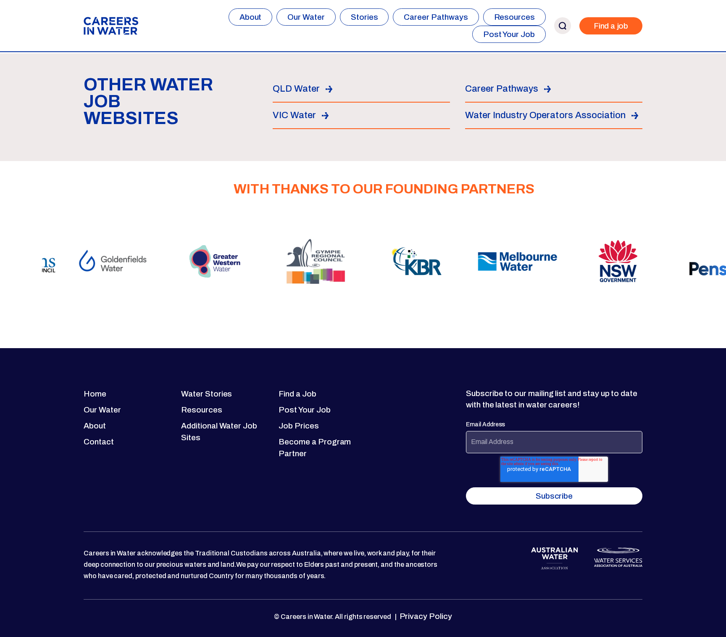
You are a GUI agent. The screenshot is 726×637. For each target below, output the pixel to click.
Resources (201, 409)
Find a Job (297, 393)
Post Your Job (304, 409)
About (95, 425)
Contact (99, 441)
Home (95, 393)
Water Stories (206, 393)
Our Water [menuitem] (305, 17)
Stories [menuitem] (364, 17)
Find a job (611, 25)
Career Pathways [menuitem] (436, 17)
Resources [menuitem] (514, 17)
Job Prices (298, 425)
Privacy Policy (425, 616)
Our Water (102, 409)
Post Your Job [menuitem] (509, 34)
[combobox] (654, 17)
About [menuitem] (250, 17)
